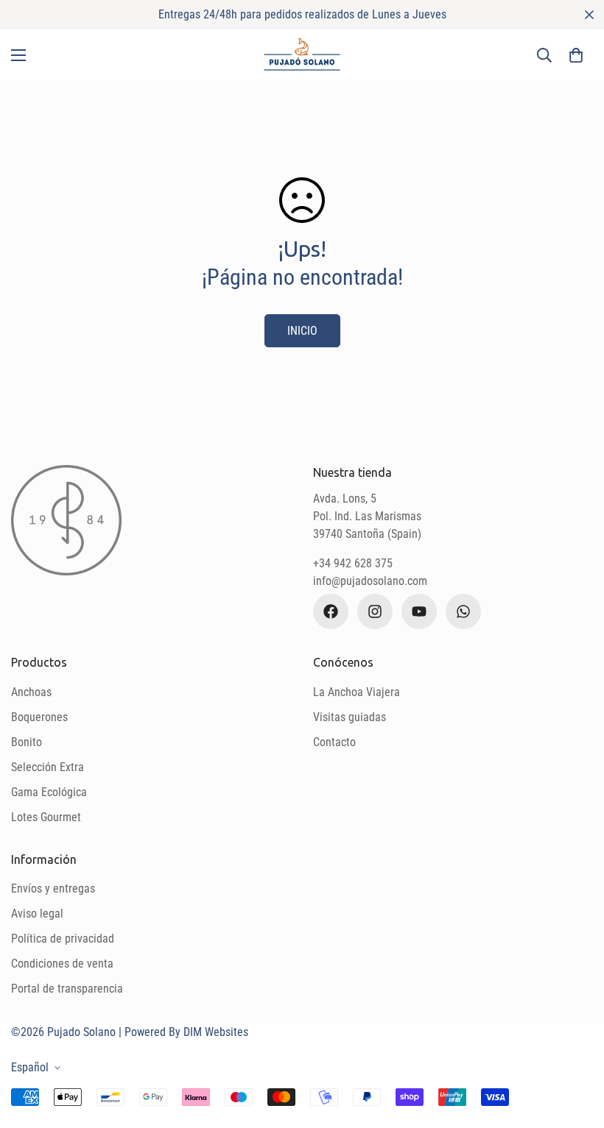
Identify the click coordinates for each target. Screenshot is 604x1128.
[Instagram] (375, 611)
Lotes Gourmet (46, 817)
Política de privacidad (62, 939)
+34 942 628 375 (353, 563)
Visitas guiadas (349, 717)
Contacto (334, 742)
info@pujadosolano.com (370, 581)
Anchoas (31, 692)
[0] (576, 55)
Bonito (26, 742)
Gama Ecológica (49, 792)
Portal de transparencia (67, 989)
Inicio (302, 331)
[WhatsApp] (463, 611)
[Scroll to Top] (575, 1048)
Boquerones (39, 717)
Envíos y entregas (53, 888)
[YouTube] (419, 611)
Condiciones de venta (62, 964)
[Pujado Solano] (302, 55)
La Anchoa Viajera (356, 692)
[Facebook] (330, 611)
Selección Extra (47, 767)
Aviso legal (37, 914)
